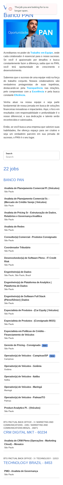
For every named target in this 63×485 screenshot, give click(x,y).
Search (9, 153)
